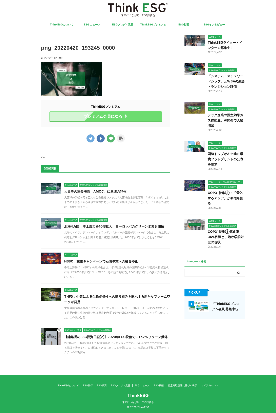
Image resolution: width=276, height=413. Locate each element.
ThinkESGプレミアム (153, 24)
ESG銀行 (88, 385)
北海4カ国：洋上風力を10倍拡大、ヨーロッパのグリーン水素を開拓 (114, 226)
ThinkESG (138, 395)
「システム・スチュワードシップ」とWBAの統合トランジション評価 (226, 81)
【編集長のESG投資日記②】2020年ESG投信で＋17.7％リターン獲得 (115, 337)
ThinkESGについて (61, 24)
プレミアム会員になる (103, 116)
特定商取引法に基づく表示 (182, 385)
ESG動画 (183, 24)
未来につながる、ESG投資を (138, 402)
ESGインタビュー (214, 24)
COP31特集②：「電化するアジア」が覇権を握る (225, 198)
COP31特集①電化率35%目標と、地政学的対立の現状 (226, 237)
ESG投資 (102, 385)
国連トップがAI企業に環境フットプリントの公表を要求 (225, 159)
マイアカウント (209, 385)
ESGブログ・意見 (122, 24)
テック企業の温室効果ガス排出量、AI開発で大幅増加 (225, 120)
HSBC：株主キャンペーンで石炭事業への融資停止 (101, 261)
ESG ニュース (92, 24)
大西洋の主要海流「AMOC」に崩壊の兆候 (95, 191)
